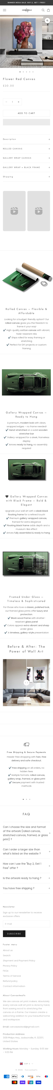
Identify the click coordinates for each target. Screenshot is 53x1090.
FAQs (5, 970)
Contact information (14, 986)
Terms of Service (12, 975)
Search (7, 955)
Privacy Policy (10, 965)
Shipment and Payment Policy (19, 960)
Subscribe (14, 933)
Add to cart (26, 113)
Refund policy (10, 981)
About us (8, 950)
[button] (26, 122)
